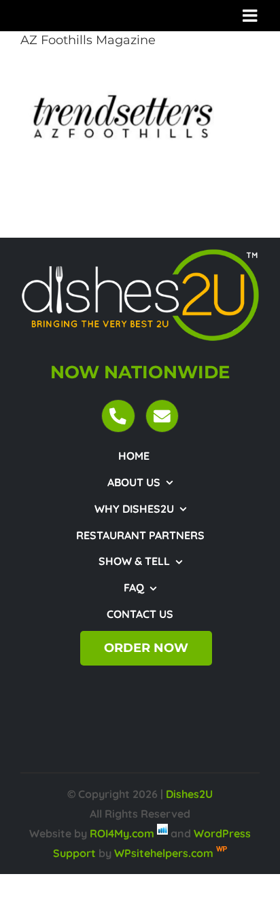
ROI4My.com (122, 833)
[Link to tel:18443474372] (118, 416)
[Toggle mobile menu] (251, 15)
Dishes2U (189, 794)
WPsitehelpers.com (165, 853)
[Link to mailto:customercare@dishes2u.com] (162, 416)
